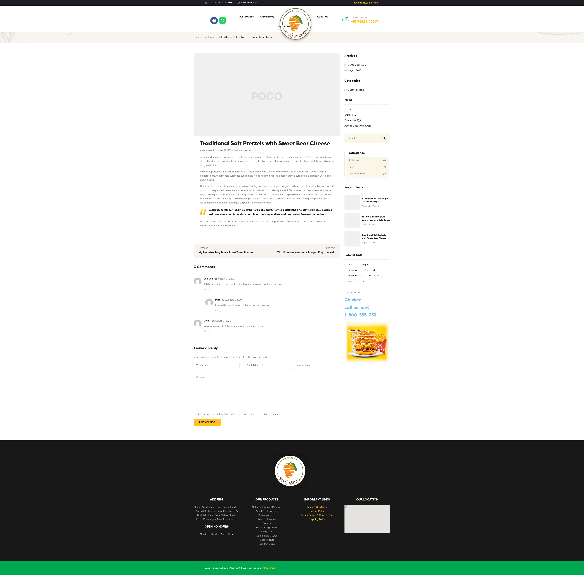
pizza (364, 281)
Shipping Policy (317, 519)
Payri (351, 167)
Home (197, 37)
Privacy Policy (317, 511)
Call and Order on (359, 18)
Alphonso (354, 160)
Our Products (247, 17)
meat (350, 281)
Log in (347, 109)
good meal (373, 275)
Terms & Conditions (317, 507)
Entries (350, 115)
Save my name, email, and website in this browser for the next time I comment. (239, 414)
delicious (352, 270)
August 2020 (354, 70)
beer (350, 265)
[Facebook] (214, 20)
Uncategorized (210, 37)
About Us (322, 17)
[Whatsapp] (222, 20)
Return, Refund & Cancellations (317, 515)
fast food (370, 270)
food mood (354, 275)
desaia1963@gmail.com (365, 3)
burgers (365, 265)
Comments (352, 120)
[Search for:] (361, 138)
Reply (207, 289)
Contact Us (283, 26)
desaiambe (246, 150)
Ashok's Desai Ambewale (357, 126)
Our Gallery (267, 17)
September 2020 (357, 65)
